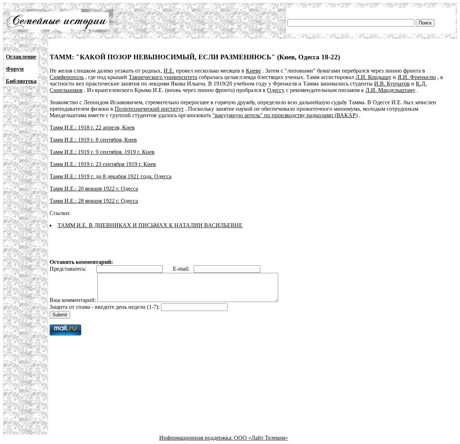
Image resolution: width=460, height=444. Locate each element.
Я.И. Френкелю (416, 77)
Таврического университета (163, 77)
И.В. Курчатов (392, 84)
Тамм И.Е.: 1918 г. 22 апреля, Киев (92, 127)
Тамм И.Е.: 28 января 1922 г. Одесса (94, 201)
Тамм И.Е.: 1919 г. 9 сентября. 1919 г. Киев (102, 152)
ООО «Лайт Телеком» (261, 438)
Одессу (276, 90)
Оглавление (21, 57)
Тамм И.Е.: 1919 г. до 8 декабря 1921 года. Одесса (110, 176)
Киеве (253, 71)
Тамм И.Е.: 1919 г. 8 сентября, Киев (93, 140)
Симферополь (67, 77)
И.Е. (169, 71)
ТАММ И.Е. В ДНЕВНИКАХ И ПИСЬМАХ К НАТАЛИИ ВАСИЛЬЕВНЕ (150, 225)
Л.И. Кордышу (373, 77)
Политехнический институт (149, 109)
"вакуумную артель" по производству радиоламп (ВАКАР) (285, 115)
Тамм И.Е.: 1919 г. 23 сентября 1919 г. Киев (103, 164)
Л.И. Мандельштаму (390, 90)
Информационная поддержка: (196, 438)
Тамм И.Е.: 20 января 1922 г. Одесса (94, 189)
